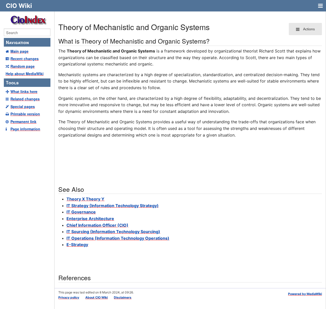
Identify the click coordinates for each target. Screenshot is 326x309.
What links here (23, 91)
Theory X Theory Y (85, 198)
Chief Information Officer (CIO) (97, 225)
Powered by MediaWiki (305, 294)
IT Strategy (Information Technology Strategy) (112, 205)
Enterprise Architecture (90, 218)
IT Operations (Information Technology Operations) (117, 238)
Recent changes (24, 58)
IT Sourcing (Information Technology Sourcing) (113, 231)
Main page (19, 51)
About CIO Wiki (96, 297)
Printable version (25, 113)
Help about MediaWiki (25, 73)
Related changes (25, 98)
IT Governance (81, 211)
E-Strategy (77, 244)
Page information (25, 128)
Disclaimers (122, 297)
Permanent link (23, 121)
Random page (22, 66)
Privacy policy (68, 297)
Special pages (22, 106)
